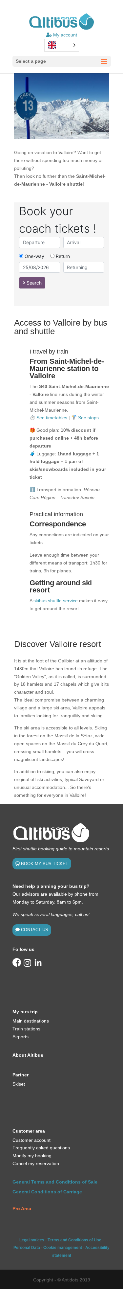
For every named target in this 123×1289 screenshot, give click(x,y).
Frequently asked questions (41, 1147)
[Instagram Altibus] (27, 965)
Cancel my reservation (35, 1163)
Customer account (31, 1140)
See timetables (51, 417)
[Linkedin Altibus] (38, 965)
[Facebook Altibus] (16, 965)
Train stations (26, 1028)
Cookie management (62, 1247)
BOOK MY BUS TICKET (44, 863)
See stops (88, 417)
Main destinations (30, 1021)
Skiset (18, 1084)
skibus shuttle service (55, 600)
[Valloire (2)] (61, 137)
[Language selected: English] (61, 45)
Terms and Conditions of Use (74, 1240)
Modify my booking (31, 1155)
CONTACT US (34, 929)
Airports (20, 1036)
